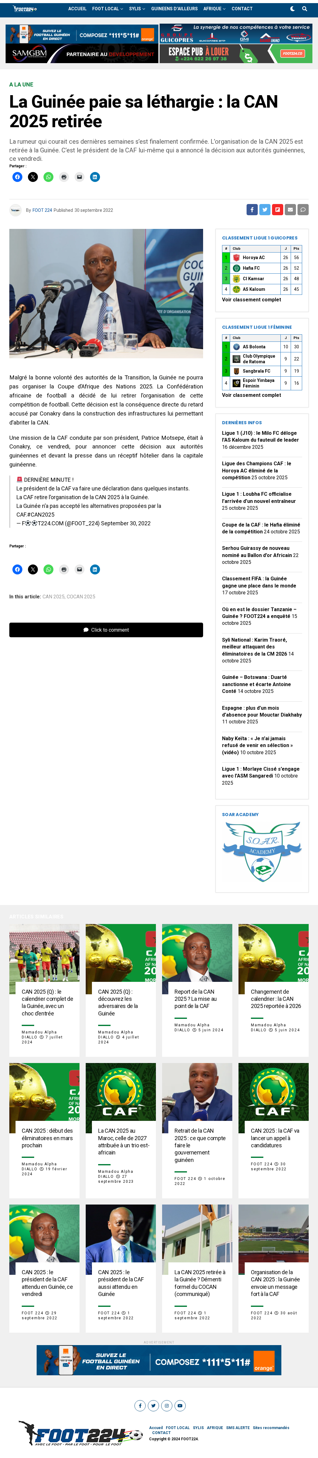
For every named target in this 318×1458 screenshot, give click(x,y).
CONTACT (242, 8)
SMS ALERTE (238, 1428)
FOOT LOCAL (105, 8)
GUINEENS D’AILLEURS (174, 8)
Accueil (77, 8)
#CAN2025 (40, 514)
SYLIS (135, 8)
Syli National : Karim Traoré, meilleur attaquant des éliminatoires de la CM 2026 (254, 647)
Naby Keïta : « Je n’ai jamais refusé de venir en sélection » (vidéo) (257, 745)
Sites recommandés (271, 1428)
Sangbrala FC (256, 371)
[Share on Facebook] (252, 209)
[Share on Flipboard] (277, 209)
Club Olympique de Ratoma (259, 359)
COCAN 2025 (81, 596)
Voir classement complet (251, 300)
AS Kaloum (254, 289)
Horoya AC (254, 257)
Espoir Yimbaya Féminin (259, 383)
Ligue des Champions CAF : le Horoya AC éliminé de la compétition (256, 471)
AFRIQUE (212, 8)
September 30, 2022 (126, 523)
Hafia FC (251, 268)
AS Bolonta (254, 346)
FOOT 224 (42, 210)
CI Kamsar (253, 278)
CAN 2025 (54, 596)
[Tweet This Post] (264, 209)
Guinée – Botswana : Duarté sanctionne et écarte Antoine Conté (256, 684)
